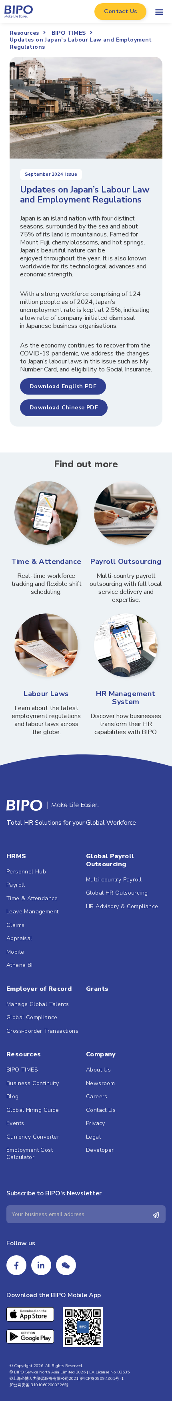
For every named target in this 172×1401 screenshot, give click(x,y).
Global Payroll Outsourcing (110, 860)
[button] (120, 11)
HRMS (16, 856)
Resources (23, 1054)
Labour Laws (46, 694)
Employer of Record (39, 988)
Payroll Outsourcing (126, 561)
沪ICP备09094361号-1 (102, 1378)
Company (101, 1054)
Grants (97, 988)
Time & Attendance (46, 561)
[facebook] (16, 1265)
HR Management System (125, 697)
